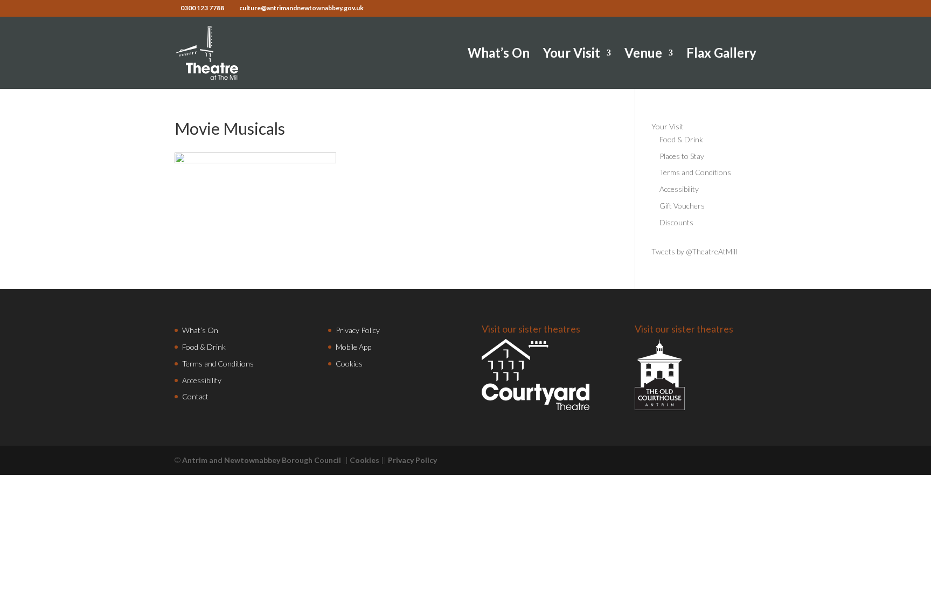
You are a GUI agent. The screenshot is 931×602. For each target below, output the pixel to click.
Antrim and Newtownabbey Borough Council (261, 460)
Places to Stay (681, 156)
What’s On (499, 54)
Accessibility (679, 188)
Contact (195, 396)
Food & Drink (681, 139)
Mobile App (353, 346)
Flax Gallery (721, 54)
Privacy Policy (358, 330)
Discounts (676, 222)
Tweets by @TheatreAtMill (694, 251)
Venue (643, 54)
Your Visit (571, 54)
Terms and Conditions (695, 172)
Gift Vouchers (682, 205)
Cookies (349, 363)
